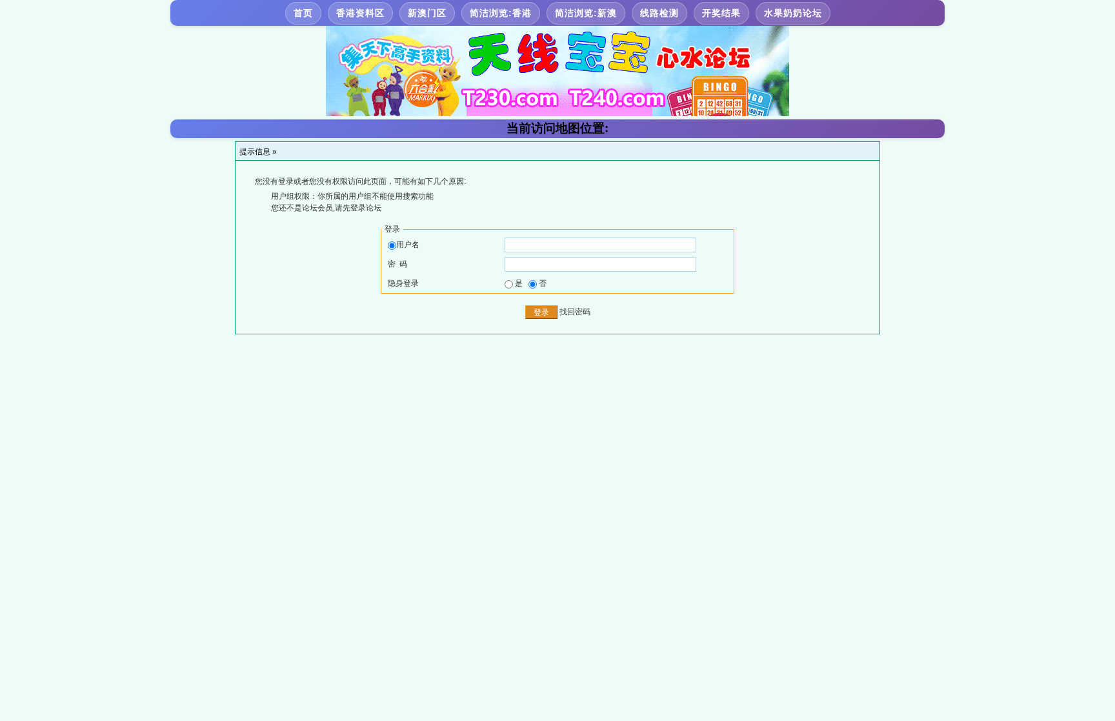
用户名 (407, 244)
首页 (303, 13)
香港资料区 (360, 13)
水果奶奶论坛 (793, 13)
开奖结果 (721, 13)
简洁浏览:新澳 (586, 13)
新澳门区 (427, 13)
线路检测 (659, 13)
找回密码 (574, 311)
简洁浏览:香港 (501, 13)
